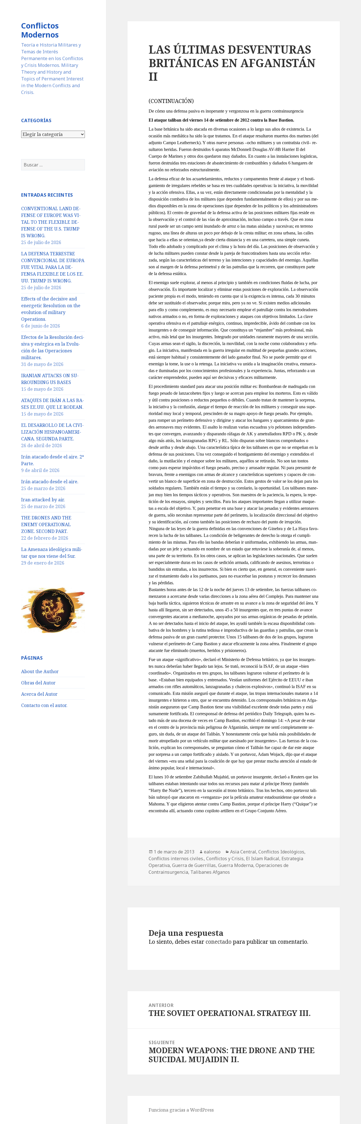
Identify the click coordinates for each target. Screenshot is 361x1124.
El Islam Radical (262, 858)
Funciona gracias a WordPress (181, 1110)
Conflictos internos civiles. (176, 858)
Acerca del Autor (39, 694)
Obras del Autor (38, 683)
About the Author (40, 671)
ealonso (212, 852)
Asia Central (243, 852)
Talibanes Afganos (210, 872)
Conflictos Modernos (40, 30)
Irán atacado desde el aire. (49, 481)
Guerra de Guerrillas (194, 865)
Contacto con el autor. (44, 705)
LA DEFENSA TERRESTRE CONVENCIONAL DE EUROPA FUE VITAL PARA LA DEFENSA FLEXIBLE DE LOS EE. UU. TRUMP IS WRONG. (52, 267)
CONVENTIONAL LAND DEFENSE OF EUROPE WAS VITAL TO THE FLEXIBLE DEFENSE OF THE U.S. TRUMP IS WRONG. (51, 222)
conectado (219, 941)
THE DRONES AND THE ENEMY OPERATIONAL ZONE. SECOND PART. (46, 524)
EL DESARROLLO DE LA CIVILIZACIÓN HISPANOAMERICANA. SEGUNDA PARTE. (52, 432)
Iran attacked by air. (43, 500)
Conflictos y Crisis (225, 858)
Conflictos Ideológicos (281, 852)
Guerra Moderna (235, 865)
